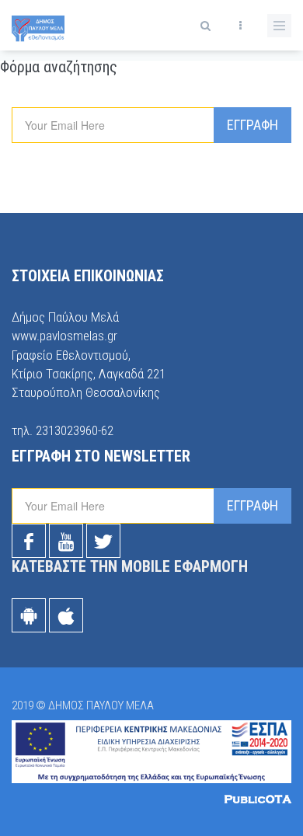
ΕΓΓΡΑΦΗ (252, 125)
